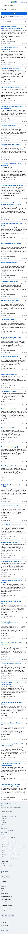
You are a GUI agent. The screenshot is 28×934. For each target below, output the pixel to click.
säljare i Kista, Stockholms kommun (9, 852)
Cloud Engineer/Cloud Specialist (11, 466)
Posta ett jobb (4, 901)
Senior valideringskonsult (9, 262)
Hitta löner (3, 910)
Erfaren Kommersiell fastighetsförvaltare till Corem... (11, 203)
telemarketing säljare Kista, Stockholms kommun (12, 858)
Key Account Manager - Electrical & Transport (11, 724)
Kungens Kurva (4, 828)
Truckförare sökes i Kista (9, 409)
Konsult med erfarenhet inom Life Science (11, 703)
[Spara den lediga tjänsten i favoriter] (26, 26)
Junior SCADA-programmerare (11, 525)
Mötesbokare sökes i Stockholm (11, 87)
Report (25, 43)
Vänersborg (3, 834)
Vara (2, 826)
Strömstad (3, 822)
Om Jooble (4, 884)
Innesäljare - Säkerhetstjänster (11, 68)
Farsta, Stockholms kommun (7, 830)
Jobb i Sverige (4, 893)
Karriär (2, 888)
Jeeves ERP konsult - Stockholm (11, 663)
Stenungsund (4, 818)
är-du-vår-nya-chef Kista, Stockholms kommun (11, 848)
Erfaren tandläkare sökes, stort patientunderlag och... (11, 338)
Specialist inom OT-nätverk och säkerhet (11, 602)
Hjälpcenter (4, 891)
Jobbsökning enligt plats (6, 865)
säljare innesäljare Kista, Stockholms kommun (11, 844)
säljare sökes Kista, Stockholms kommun (10, 856)
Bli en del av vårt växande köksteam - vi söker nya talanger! (11, 27)
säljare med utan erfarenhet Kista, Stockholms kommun (14, 846)
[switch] (26, 21)
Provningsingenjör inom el (9, 356)
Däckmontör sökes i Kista (9, 391)
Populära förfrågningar (7, 811)
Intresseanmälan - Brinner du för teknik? (11, 581)
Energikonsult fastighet (8, 125)
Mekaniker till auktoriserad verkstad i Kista (9, 623)
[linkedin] (12, 915)
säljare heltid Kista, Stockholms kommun (10, 850)
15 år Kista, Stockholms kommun (8, 840)
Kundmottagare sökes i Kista (10, 300)
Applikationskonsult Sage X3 (10, 542)
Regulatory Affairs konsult (9, 506)
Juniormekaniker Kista (8, 319)
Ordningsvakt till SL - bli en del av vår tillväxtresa (11, 683)
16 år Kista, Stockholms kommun (8, 842)
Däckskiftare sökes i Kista (9, 281)
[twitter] (9, 915)
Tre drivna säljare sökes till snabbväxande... (9, 48)
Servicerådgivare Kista (8, 428)
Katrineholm (4, 832)
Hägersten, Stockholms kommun (8, 816)
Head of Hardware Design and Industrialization (10, 764)
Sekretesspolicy (5, 925)
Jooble (10, 931)
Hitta (14, 13)
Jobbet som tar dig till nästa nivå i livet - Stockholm (12, 744)
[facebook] (2, 915)
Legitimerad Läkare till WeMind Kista (11, 244)
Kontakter (3, 886)
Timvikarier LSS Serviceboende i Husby (11, 224)
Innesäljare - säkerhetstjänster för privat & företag (12, 107)
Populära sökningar (5, 908)
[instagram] (6, 915)
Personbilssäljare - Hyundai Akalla (12, 185)
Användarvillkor (5, 922)
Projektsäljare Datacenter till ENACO (10, 486)
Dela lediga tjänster (6, 899)
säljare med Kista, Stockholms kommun (10, 854)
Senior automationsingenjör (10, 447)
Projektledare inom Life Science (11, 561)
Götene (3, 824)
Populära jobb (4, 863)
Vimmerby (3, 820)
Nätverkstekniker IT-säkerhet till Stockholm (11, 643)
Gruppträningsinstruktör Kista (10, 144)
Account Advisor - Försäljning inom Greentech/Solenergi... (10, 785)
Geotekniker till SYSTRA (9, 374)
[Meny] (2, 2)
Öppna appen (23, 2)
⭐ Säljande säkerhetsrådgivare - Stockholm (11, 164)
